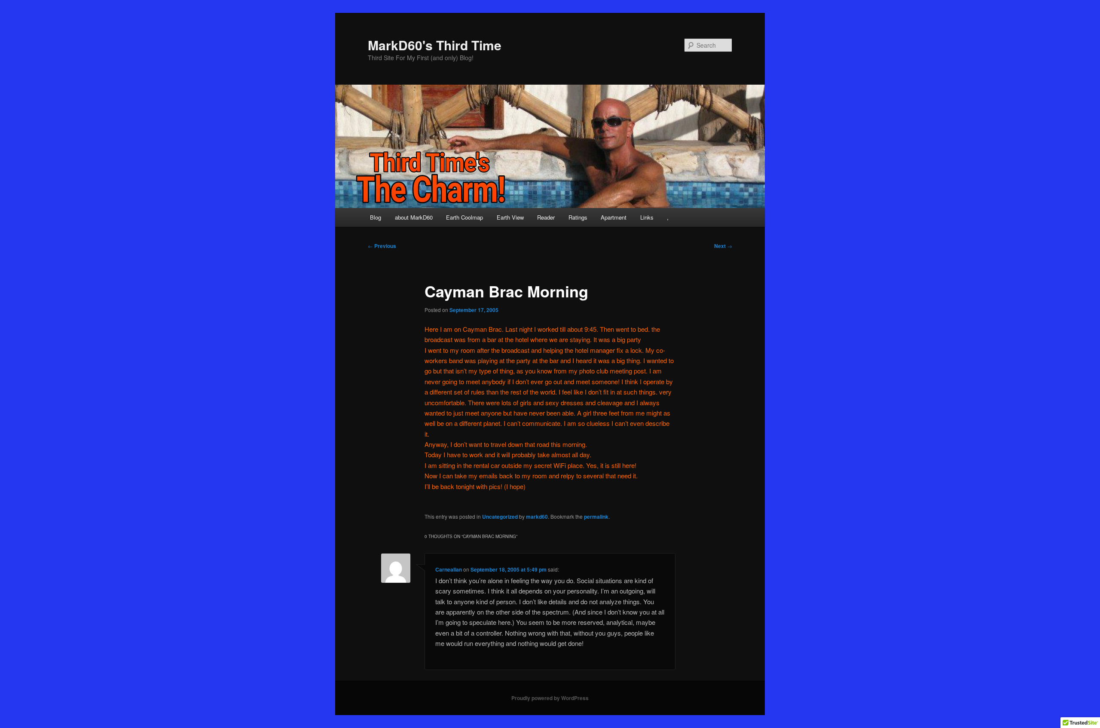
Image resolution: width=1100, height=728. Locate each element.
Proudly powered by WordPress (550, 698)
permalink (596, 516)
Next (723, 246)
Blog (375, 217)
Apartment (613, 217)
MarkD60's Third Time (434, 45)
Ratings (577, 217)
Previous (382, 246)
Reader (546, 217)
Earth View (510, 217)
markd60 (537, 516)
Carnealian (448, 569)
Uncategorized (500, 516)
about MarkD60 (414, 217)
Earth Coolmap (464, 217)
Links (647, 217)
